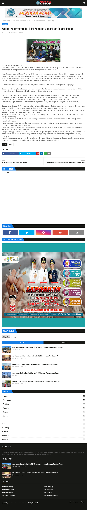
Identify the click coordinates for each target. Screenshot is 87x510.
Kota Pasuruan (48, 492)
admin (6, 33)
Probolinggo (43, 428)
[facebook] (10, 232)
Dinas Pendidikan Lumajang (51, 495)
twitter (70, 502)
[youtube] (60, 232)
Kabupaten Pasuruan (7, 492)
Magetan (43, 439)
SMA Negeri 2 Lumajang (8, 495)
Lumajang (44, 396)
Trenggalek (43, 436)
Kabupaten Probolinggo (8, 489)
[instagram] (43, 232)
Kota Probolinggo (48, 489)
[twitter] (26, 232)
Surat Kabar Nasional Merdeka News (18, 503)
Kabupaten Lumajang (7, 487)
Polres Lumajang (48, 487)
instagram (82, 502)
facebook (76, 502)
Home (4, 21)
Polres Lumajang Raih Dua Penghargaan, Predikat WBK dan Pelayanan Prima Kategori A (35, 356)
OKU (43, 424)
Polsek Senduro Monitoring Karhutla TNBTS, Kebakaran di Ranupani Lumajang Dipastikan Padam (37, 347)
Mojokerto (44, 408)
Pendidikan (44, 404)
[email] (76, 232)
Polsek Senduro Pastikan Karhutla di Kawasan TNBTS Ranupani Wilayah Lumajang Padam (35, 373)
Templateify (10, 507)
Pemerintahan (44, 400)
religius (9, 21)
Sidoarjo (44, 416)
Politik (43, 420)
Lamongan (43, 432)
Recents (22, 342)
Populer (64, 342)
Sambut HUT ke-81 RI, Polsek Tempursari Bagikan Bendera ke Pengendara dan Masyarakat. (36, 381)
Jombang (43, 412)
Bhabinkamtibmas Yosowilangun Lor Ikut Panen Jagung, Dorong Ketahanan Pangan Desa (35, 364)
